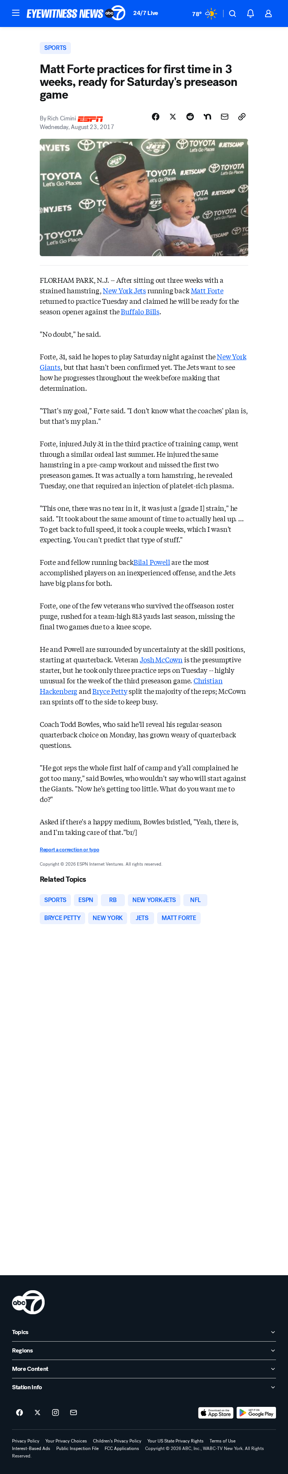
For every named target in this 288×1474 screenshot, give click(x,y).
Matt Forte (207, 290)
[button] (16, 12)
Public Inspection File (77, 1448)
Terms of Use (223, 1441)
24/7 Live (145, 13)
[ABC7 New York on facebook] (19, 1412)
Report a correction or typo (69, 849)
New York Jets (124, 290)
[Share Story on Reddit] (190, 116)
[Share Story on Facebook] (155, 116)
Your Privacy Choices (66, 1441)
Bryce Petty (109, 691)
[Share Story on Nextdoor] (207, 116)
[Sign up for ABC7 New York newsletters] (73, 1412)
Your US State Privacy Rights (175, 1441)
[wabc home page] (28, 1302)
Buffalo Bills (140, 311)
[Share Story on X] (172, 116)
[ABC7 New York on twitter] (37, 1412)
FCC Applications (122, 1448)
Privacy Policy (25, 1441)
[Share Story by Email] (224, 116)
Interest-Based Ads (31, 1448)
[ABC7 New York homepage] (76, 13)
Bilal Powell (152, 562)
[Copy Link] (242, 116)
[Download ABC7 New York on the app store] (216, 1413)
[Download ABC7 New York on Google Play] (256, 1413)
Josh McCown (161, 659)
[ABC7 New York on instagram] (55, 1412)
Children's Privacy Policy (117, 1441)
